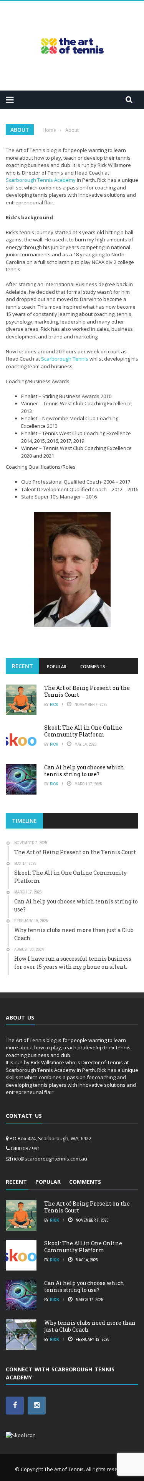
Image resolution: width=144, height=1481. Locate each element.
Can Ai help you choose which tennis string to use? (84, 771)
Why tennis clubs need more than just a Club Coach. (90, 1326)
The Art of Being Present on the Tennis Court (87, 691)
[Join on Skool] (21, 1434)
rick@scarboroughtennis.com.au (49, 1158)
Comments (92, 666)
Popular (56, 666)
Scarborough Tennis (64, 358)
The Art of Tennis (64, 1469)
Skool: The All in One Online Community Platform (83, 731)
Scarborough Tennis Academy (41, 179)
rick (54, 704)
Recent (22, 666)
